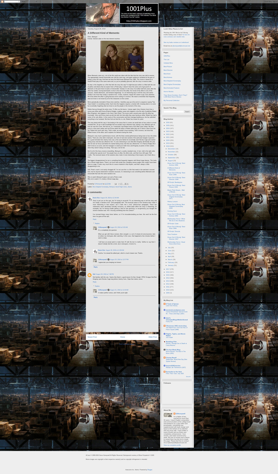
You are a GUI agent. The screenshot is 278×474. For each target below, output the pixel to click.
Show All (188, 376)
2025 (168, 125)
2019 (168, 143)
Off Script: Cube (172, 223)
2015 (168, 275)
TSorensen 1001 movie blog (176, 326)
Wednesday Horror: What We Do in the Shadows (176, 219)
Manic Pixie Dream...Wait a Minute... (176, 191)
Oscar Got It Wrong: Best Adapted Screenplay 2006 (176, 206)
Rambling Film (171, 342)
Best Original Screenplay (172, 84)
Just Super (169, 337)
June (170, 250)
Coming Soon (172, 211)
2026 (168, 122)
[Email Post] (115, 184)
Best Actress (168, 77)
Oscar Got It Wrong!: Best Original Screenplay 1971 (176, 196)
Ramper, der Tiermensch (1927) (176, 367)
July (169, 247)
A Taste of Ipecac (172, 304)
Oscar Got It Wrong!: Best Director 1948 (176, 178)
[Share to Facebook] (125, 184)
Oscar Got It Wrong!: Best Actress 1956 (176, 164)
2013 (168, 281)
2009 (168, 293)
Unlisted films (168, 63)
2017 (168, 269)
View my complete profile (172, 445)
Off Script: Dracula (173, 231)
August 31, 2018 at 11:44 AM (119, 290)
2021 (168, 137)
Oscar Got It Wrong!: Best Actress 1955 (176, 215)
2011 (168, 287)
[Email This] (119, 184)
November (171, 152)
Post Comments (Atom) (126, 344)
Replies (97, 223)
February (171, 262)
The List (166, 59)
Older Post (153, 337)
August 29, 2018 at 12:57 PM (119, 259)
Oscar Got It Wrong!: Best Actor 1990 (176, 173)
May (169, 253)
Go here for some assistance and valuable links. (177, 36)
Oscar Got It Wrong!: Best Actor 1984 (176, 227)
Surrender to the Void (174, 372)
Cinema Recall (171, 357)
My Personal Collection (171, 100)
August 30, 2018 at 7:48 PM (105, 274)
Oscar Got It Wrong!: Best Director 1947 (176, 238)
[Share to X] (123, 184)
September (172, 158)
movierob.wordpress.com (175, 310)
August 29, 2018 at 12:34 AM (109, 198)
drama (130, 187)
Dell (94, 274)
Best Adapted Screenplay (100, 187)
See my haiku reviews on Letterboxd (176, 42)
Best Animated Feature (171, 88)
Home (122, 337)
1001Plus (167, 56)
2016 (168, 272)
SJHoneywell (102, 227)
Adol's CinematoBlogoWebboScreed (177, 319)
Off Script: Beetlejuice (174, 182)
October (171, 154)
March (170, 259)
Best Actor (167, 74)
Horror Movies (168, 91)
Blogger (149, 470)
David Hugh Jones (121, 187)
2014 (168, 278)
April (169, 256)
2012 (168, 284)
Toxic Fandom (172, 234)
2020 (168, 140)
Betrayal (112, 187)
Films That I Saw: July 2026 (175, 373)
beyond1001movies (173, 366)
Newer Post (92, 337)
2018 (168, 146)
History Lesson (172, 201)
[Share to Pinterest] (128, 184)
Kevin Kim (96, 198)
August (170, 160)
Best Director (168, 70)
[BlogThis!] (121, 184)
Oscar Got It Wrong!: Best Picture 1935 (176, 186)
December (171, 149)
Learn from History (172, 305)
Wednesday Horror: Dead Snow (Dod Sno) (176, 243)
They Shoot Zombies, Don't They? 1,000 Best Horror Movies (175, 96)
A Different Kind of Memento (173, 169)
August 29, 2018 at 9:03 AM (119, 227)
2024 (168, 128)
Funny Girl (169, 321)
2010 (168, 290)
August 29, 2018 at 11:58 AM (115, 250)
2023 (168, 131)
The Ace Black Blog (173, 350)
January (171, 265)
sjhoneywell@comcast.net (181, 46)
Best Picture (168, 66)
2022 (168, 134)
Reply (94, 219)
